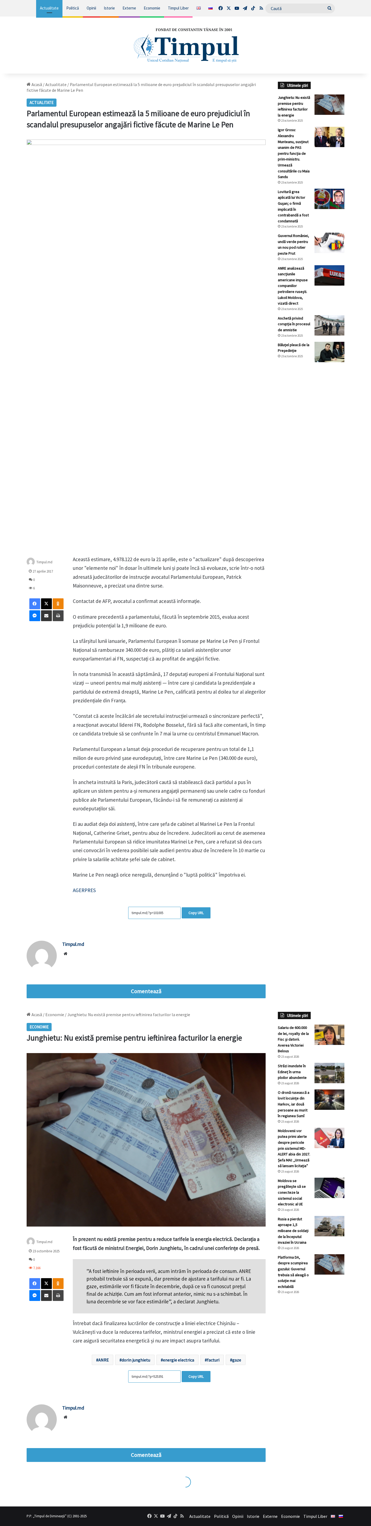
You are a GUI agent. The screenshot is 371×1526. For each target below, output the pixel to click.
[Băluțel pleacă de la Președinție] (329, 352)
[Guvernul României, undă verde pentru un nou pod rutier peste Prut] (329, 243)
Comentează (146, 991)
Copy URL (196, 912)
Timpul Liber (178, 8)
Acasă (36, 84)
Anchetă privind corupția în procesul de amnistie (294, 324)
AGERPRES (85, 890)
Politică (72, 8)
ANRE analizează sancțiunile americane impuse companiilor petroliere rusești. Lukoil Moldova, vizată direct (293, 286)
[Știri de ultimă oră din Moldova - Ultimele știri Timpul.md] (185, 45)
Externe (129, 8)
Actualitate (49, 8)
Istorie (109, 8)
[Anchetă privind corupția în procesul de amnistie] (329, 325)
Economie (152, 8)
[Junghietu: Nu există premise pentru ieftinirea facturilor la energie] (329, 104)
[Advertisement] (311, 457)
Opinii (91, 8)
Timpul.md (44, 562)
